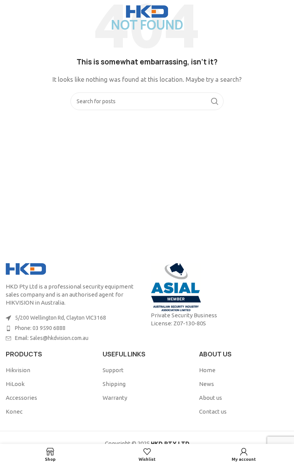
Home (207, 370)
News (206, 384)
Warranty (115, 397)
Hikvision (18, 370)
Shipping (114, 384)
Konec (14, 411)
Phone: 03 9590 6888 (40, 328)
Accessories (21, 397)
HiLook (15, 384)
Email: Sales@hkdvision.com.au (51, 338)
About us (210, 397)
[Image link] (26, 268)
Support (113, 370)
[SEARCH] (215, 101)
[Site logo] (147, 11)
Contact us (213, 411)
